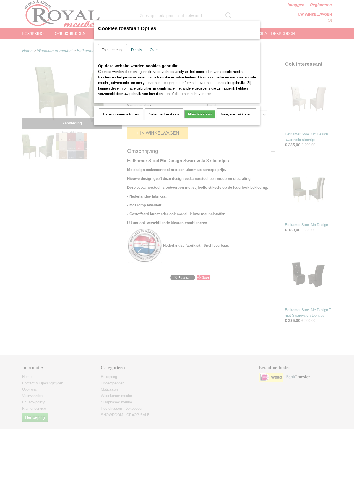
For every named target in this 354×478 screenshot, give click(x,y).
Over (154, 50)
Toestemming (112, 50)
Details (136, 50)
